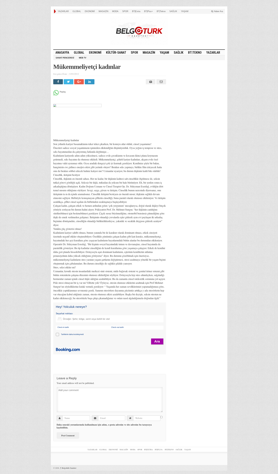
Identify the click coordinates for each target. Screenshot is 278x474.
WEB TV (82, 58)
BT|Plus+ (148, 11)
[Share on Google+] (79, 81)
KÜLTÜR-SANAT (116, 52)
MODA (115, 11)
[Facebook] (58, 81)
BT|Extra (136, 11)
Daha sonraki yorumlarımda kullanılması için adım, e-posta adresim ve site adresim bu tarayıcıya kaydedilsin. (104, 426)
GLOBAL (77, 11)
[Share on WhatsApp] (56, 94)
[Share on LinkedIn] (90, 81)
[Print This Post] (150, 81)
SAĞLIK (173, 11)
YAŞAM (184, 11)
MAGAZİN (103, 11)
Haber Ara (218, 11)
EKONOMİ (90, 11)
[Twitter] (69, 81)
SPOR (125, 11)
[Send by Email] (160, 81)
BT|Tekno (161, 11)
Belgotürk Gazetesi (68, 468)
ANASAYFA (62, 52)
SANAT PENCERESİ (65, 58)
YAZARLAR (63, 11)
